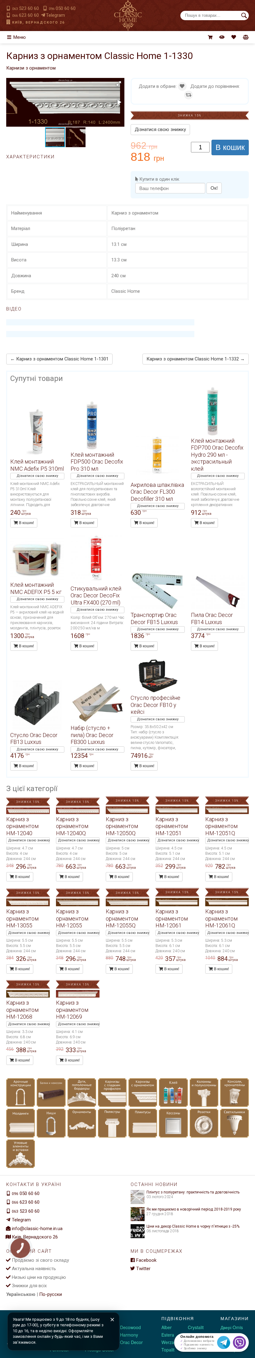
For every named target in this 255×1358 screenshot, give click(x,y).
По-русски (50, 1294)
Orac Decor (131, 1342)
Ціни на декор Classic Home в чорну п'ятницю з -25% (192, 1226)
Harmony (129, 1335)
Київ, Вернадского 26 (38, 22)
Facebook (146, 1260)
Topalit (167, 1350)
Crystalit (196, 1327)
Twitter (143, 1268)
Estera (167, 1335)
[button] (119, 83)
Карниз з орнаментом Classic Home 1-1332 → (195, 359)
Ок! (214, 188)
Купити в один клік (158, 179)
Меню (19, 37)
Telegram (55, 15)
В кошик (230, 147)
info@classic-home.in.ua (37, 1228)
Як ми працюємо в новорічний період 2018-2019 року (193, 1209)
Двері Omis (231, 1327)
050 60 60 (62, 8)
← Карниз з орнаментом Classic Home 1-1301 (59, 359)
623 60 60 (25, 15)
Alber (166, 1327)
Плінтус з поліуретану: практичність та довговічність (192, 1192)
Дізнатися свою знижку (160, 129)
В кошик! (26, 523)
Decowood (130, 1327)
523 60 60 (25, 8)
